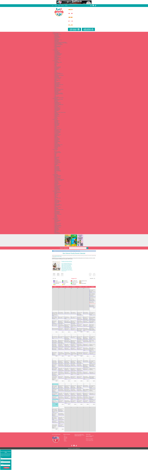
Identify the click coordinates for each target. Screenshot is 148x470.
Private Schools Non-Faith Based (59, 44)
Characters (56, 126)
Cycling (55, 196)
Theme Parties (56, 147)
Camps (54, 32)
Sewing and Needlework (57, 170)
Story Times (56, 172)
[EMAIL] (94, 274)
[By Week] (58, 274)
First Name (2, 460)
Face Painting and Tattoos (58, 130)
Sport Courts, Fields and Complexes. (59, 89)
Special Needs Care (57, 116)
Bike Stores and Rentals (57, 176)
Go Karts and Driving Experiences (59, 73)
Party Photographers (57, 139)
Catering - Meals (57, 125)
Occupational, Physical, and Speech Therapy (60, 112)
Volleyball (56, 215)
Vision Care (56, 117)
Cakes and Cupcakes (57, 123)
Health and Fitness (57, 200)
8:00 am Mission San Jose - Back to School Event (55, 337)
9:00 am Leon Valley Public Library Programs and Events (86, 321)
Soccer (55, 210)
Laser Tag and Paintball (57, 78)
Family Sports (56, 197)
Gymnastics (56, 199)
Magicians (56, 136)
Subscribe (6, 467)
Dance (55, 156)
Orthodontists (56, 113)
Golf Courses (56, 74)
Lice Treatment (56, 110)
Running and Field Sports (58, 207)
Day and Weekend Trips (57, 67)
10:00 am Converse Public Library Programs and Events (92, 401)
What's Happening (55, 218)
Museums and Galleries (57, 82)
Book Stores (56, 177)
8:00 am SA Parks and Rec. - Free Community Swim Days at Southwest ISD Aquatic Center (92, 299)
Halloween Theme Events (58, 227)
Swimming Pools (57, 91)
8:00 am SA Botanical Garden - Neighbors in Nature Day (86, 390)
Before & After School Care (58, 34)
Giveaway (66, 5)
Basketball (56, 193)
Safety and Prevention (57, 168)
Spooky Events (56, 231)
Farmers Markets (57, 181)
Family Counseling (57, 107)
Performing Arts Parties (57, 141)
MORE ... (57, 404)
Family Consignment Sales (58, 223)
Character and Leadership (58, 152)
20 (77, 359)
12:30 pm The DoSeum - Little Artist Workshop (55, 401)
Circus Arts (56, 153)
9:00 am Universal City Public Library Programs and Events (92, 353)
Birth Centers (56, 100)
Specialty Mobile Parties (57, 146)
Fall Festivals (56, 221)
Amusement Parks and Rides (58, 62)
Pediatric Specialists (57, 114)
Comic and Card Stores (57, 178)
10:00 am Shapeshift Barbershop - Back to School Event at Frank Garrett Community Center (55, 314)
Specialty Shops (56, 187)
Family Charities (56, 51)
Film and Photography (57, 160)
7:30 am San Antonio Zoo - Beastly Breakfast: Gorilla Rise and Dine (92, 290)
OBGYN (55, 111)
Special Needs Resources (58, 57)
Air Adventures (56, 61)
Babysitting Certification (57, 151)
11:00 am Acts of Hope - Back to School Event (55, 328)
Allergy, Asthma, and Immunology (59, 99)
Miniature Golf (56, 80)
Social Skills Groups (57, 56)
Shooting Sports (56, 208)
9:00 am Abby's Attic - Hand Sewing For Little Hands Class (92, 306)
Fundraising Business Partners (58, 53)
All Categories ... (74, 284)
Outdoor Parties (56, 137)
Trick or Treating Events (57, 233)
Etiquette (56, 158)
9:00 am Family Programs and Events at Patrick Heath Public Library (80, 321)
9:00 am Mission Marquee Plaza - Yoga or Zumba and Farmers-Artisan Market (92, 349)
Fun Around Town (55, 60)
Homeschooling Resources (58, 54)
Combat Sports (56, 195)
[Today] (62, 274)
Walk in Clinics (56, 118)
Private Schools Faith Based (58, 43)
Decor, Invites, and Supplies (58, 129)
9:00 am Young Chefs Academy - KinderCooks (92, 345)
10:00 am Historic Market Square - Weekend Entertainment (54, 321)
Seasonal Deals (56, 230)
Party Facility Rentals (57, 138)
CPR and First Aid (57, 105)
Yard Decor (56, 148)
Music (55, 165)
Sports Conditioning (57, 211)
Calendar (56, 5)
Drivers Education (57, 157)
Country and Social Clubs (58, 66)
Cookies (56, 128)
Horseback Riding (57, 202)
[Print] (90, 274)
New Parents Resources (57, 55)
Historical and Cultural (57, 161)
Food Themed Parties (57, 131)
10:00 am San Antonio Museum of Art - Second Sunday (55, 349)
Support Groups (56, 58)
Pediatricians (56, 115)
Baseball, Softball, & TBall (58, 192)
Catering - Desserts (57, 124)
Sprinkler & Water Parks (57, 90)
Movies (55, 81)
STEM (55, 171)
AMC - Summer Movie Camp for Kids (61, 317)
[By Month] (54, 274)
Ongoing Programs (83, 283)
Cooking (56, 154)
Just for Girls (56, 163)
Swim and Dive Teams (57, 212)
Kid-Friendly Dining (57, 183)
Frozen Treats (56, 182)
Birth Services (56, 101)
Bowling (55, 65)
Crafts (55, 155)
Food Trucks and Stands (58, 132)
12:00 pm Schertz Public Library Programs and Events (55, 398)
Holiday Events (74, 283)
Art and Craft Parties (57, 120)
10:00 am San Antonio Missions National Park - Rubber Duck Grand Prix (55, 386)
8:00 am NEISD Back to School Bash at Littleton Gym (92, 321)
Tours (55, 95)
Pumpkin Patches (57, 228)
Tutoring (56, 48)
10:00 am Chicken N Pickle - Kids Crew (54, 325)
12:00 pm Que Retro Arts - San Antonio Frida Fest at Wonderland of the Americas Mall (54, 373)
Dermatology (56, 106)
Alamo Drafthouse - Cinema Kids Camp (61, 313)
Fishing (55, 70)
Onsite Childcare (57, 41)
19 (71, 359)
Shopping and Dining (55, 174)
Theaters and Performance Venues (59, 93)
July (55, 278)
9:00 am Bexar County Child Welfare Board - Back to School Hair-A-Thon (80, 353)
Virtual (55, 173)
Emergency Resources (57, 50)
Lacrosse (56, 203)
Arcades (56, 63)
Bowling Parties (56, 122)
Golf (55, 198)
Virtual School (56, 49)
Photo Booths (56, 142)
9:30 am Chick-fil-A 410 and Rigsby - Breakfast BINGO (92, 377)
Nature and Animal (57, 166)
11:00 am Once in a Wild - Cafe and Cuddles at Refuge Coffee (54, 418)
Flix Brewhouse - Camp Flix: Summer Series (67, 318)
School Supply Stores (57, 186)
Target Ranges (56, 92)
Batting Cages (56, 64)
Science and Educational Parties (58, 144)
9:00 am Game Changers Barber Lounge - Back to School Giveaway (54, 345)
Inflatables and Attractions (58, 134)
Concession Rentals (57, 127)
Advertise (62, 5)
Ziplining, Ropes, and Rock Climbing (59, 97)
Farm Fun (56, 224)
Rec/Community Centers (58, 86)
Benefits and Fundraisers (58, 220)
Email (1, 457)
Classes (64, 283)
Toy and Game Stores (57, 190)
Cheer (55, 194)
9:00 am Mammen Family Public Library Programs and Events (86, 341)
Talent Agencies (56, 59)
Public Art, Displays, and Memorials (59, 84)
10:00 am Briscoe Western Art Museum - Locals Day (55, 318)
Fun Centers (56, 72)
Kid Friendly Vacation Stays (58, 77)
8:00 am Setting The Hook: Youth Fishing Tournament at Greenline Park (92, 294)
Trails (55, 96)
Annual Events (56, 219)
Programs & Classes (55, 149)
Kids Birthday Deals (57, 135)
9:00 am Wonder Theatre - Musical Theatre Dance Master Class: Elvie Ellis (55, 341)
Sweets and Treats (57, 188)
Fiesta (64, 284)
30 (52, 407)
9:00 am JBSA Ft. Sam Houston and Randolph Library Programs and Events (80, 318)
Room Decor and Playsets (58, 185)
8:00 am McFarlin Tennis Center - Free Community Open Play (67, 321)
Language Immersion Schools (58, 39)
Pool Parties (56, 143)
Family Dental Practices (57, 108)
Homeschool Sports (57, 201)
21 (83, 359)
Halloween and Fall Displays (58, 225)
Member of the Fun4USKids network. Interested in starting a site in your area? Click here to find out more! (79, 435)
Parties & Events (55, 119)
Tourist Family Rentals (57, 189)
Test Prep (56, 47)
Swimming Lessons (57, 213)
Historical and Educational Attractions (59, 75)
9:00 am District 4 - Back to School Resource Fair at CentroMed (92, 325)
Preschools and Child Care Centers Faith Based (60, 42)
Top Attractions (56, 94)
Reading (56, 45)
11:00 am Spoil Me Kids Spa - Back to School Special (54, 369)
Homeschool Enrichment (58, 162)
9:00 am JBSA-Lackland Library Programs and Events (73, 365)
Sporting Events (56, 283)
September (91, 278)
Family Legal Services (57, 52)
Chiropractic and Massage (58, 103)
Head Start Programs (57, 37)
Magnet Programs (57, 40)
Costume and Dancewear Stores (58, 180)
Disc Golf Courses (57, 68)
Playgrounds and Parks (57, 83)
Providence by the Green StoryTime (67, 261)
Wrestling (56, 217)
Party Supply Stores (57, 140)
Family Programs (57, 159)
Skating (55, 87)
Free (55, 284)
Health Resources (55, 98)
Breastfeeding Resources (58, 102)
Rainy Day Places (57, 85)
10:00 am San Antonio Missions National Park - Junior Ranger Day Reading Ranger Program (55, 410)
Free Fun (56, 71)
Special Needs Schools (57, 46)
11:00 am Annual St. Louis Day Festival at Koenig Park (54, 394)
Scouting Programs (57, 169)
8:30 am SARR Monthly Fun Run (92, 302)
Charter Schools (56, 35)
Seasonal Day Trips (57, 229)
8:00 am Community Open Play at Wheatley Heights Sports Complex (79, 313)
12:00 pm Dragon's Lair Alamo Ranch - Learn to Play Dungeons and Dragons (54, 378)
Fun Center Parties (57, 133)
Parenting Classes (57, 167)
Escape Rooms (56, 69)
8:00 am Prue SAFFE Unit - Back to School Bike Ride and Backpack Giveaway (92, 318)
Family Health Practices (57, 109)
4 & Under (56, 150)
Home (53, 5)
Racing (55, 206)
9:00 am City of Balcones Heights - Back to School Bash (92, 329)
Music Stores (56, 184)
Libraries (56, 79)
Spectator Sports (57, 88)
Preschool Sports (57, 205)
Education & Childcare (55, 33)
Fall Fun (56, 222)
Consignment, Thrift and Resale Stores (59, 179)
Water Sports (56, 216)
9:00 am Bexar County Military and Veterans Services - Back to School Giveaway (80, 329)
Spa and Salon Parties (57, 145)
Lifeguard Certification (57, 204)
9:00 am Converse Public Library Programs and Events (80, 325)
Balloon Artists (56, 121)
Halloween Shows (57, 226)
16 (52, 359)
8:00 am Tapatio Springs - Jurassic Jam (92, 341)
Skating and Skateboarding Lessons (59, 209)
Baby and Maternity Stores (58, 175)
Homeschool (56, 38)
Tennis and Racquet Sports (58, 214)
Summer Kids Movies (57, 232)
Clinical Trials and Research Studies (59, 104)
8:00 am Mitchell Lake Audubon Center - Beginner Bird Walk (92, 365)
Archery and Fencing (57, 191)
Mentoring (56, 164)
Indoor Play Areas (57, 76)
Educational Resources (57, 36)
